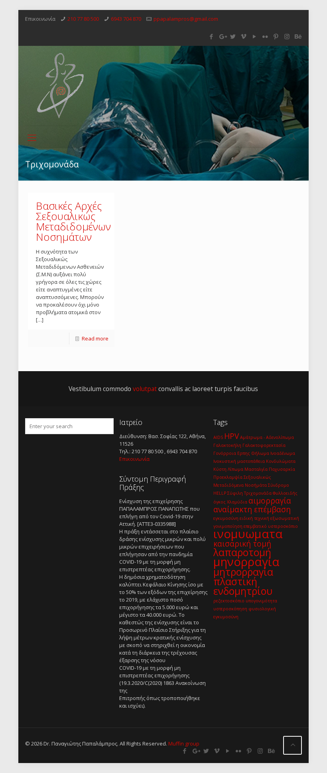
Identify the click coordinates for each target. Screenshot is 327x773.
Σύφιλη (235, 493)
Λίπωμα (235, 469)
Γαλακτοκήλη (227, 445)
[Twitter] (233, 36)
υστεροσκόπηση (230, 609)
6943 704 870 (126, 18)
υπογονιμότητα (261, 601)
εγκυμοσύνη (225, 518)
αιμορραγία (269, 501)
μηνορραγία (246, 562)
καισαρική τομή (242, 544)
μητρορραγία (243, 571)
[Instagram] (287, 36)
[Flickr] (265, 36)
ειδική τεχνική (254, 518)
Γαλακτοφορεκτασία (264, 445)
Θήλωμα (260, 453)
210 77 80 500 (83, 18)
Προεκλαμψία (227, 477)
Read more (95, 338)
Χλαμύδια (237, 502)
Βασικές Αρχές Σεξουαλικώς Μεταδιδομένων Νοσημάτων (73, 221)
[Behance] (298, 36)
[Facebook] (211, 36)
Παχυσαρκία (282, 469)
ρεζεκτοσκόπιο (228, 601)
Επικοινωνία (134, 458)
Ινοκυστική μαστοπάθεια (239, 461)
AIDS (218, 437)
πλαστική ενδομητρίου (242, 586)
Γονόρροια (224, 453)
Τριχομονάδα (258, 493)
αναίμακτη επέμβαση (252, 509)
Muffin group (183, 743)
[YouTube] (254, 36)
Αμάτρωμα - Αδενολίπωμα (267, 437)
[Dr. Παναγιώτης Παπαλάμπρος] (61, 86)
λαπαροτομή (242, 552)
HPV (231, 436)
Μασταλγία (256, 469)
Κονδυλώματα (280, 461)
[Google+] (222, 36)
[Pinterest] (276, 36)
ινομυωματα (248, 534)
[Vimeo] (244, 36)
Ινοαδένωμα (282, 453)
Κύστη (220, 469)
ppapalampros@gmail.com (186, 18)
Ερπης (243, 453)
